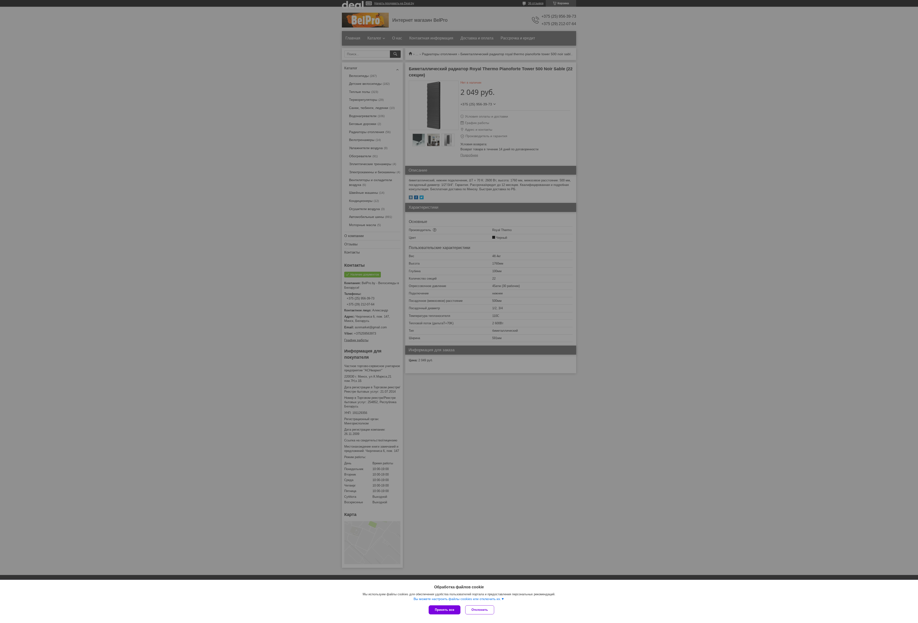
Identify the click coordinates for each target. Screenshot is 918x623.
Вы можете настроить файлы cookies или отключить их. (457, 599)
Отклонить (479, 610)
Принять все (444, 610)
